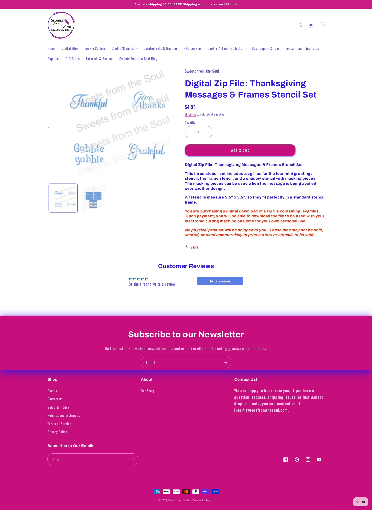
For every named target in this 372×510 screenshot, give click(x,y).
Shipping (190, 114)
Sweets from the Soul (179, 500)
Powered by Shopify (203, 500)
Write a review (220, 281)
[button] (124, 48)
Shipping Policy (58, 407)
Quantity (190, 122)
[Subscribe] (225, 362)
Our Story (148, 390)
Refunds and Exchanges (63, 415)
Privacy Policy (57, 431)
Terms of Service (59, 423)
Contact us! (55, 398)
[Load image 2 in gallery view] (94, 198)
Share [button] (194, 246)
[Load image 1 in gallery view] (63, 198)
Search (52, 390)
